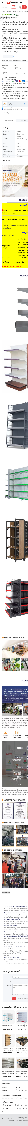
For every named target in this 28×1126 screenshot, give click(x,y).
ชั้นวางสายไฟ (5, 1087)
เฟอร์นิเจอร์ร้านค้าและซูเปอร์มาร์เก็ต (20, 11)
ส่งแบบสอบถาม (8, 56)
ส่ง (14, 999)
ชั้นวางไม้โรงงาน (7, 1109)
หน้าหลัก (3, 11)
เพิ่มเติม (3, 1112)
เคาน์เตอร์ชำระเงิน (20, 1087)
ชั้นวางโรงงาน (18, 1105)
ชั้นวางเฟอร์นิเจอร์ (7, 1105)
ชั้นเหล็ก (16, 1109)
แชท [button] (14, 56)
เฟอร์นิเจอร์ (9, 11)
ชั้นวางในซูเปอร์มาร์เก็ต (21, 1090)
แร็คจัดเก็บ (4, 1090)
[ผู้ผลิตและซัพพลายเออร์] (14, 2)
